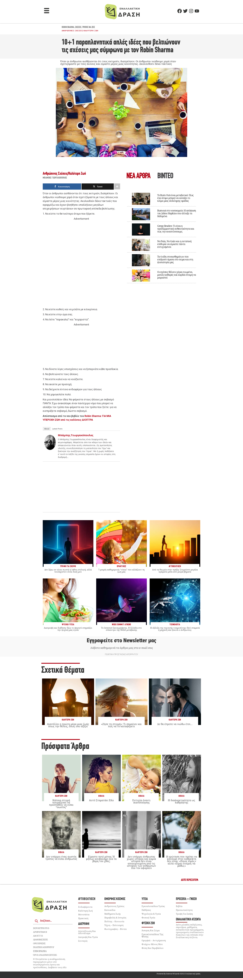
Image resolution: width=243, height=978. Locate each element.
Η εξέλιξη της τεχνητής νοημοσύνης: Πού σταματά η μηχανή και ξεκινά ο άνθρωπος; (175, 628)
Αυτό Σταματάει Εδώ (101, 800)
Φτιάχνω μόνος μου (152, 944)
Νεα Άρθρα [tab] (138, 176)
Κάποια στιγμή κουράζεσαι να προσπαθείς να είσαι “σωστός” (61, 804)
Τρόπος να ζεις (88, 27)
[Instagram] (191, 11)
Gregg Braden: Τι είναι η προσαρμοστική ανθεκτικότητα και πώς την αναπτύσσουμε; (175, 228)
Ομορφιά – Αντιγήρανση (154, 940)
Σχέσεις (78, 27)
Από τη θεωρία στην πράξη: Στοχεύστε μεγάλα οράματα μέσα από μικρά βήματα (175, 570)
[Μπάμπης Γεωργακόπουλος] (50, 448)
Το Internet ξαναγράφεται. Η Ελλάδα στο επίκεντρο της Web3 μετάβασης (121, 628)
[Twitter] (185, 11)
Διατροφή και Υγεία (88, 937)
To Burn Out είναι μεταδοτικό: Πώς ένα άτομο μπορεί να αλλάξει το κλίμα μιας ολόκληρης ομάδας (175, 197)
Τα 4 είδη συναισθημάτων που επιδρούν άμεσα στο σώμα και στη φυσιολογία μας (175, 259)
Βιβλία (101, 796)
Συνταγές (82, 940)
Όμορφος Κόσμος (114, 899)
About (46, 428)
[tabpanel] (161, 236)
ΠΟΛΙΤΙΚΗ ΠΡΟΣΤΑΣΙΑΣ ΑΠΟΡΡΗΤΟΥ (121, 654)
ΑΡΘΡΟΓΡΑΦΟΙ (40, 932)
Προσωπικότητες (184, 910)
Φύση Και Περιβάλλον (153, 948)
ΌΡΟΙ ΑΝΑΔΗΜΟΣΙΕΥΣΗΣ (45, 954)
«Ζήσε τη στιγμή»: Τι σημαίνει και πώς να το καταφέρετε (121, 725)
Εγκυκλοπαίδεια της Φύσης (152, 935)
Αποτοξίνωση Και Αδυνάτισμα (87, 932)
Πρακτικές (83, 918)
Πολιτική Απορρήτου (43, 947)
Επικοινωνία (40, 951)
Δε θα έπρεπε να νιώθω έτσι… (175, 724)
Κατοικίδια (109, 910)
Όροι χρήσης (39, 943)
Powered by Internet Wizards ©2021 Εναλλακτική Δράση (178, 974)
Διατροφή (83, 924)
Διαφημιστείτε (40, 939)
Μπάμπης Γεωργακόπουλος (55, 178)
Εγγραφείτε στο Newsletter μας (121, 640)
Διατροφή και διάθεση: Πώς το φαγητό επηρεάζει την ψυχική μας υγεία (68, 628)
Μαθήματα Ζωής (112, 913)
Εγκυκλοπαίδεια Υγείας (153, 906)
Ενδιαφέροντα (85, 906)
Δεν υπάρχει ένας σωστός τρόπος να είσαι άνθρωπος (61, 858)
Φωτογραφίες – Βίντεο (115, 929)
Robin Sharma (68, 27)
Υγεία (145, 899)
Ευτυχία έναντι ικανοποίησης (141, 801)
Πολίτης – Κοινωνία (114, 921)
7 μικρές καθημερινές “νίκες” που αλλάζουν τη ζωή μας (121, 570)
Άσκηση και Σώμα (151, 930)
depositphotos (41, 928)
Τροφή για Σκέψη (184, 913)
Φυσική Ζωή (148, 923)
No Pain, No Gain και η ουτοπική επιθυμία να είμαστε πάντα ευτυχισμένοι (174, 244)
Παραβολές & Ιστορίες (115, 917)
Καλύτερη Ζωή (91, 31)
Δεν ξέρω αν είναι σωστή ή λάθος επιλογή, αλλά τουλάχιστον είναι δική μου (68, 570)
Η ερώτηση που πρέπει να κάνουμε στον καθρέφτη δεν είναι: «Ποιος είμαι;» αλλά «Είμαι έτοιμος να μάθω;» (181, 861)
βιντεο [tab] (165, 176)
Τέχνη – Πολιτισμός (114, 925)
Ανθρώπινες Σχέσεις (72, 31)
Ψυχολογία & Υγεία (151, 913)
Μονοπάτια (83, 914)
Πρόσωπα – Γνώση (186, 899)
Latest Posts (57, 428)
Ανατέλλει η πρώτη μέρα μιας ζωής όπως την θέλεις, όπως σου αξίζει (68, 725)
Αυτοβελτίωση (86, 899)
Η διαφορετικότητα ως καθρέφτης (181, 801)
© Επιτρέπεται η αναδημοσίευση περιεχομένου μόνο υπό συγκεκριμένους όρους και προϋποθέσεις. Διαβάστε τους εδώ (50, 963)
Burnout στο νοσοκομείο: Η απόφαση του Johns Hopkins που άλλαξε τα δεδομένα (176, 213)
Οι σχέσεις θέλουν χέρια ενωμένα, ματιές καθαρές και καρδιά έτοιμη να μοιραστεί (176, 274)
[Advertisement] (81, 264)
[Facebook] (179, 11)
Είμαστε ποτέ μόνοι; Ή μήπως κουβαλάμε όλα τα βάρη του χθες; (101, 859)
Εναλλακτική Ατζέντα (188, 919)
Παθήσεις (146, 910)
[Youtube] (197, 11)
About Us (38, 935)
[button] (47, 11)
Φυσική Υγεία (148, 917)
